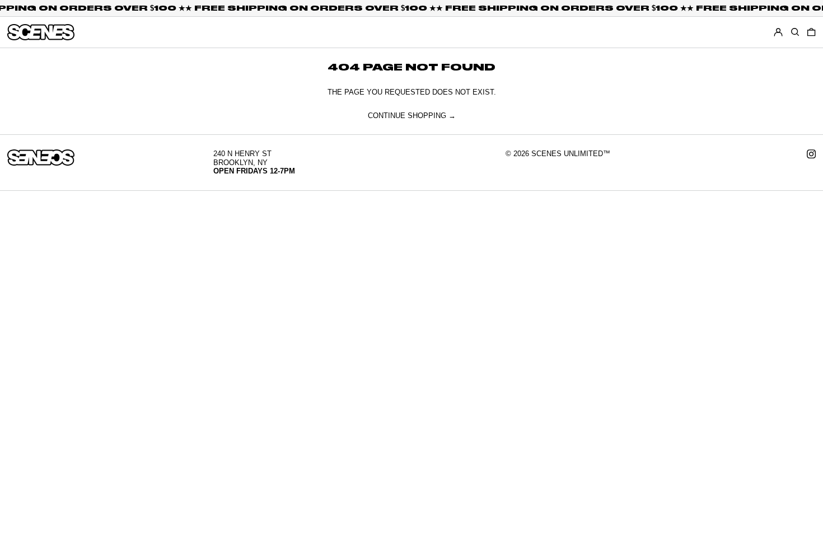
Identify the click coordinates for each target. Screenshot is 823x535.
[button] (811, 32)
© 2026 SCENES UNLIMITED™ (558, 153)
